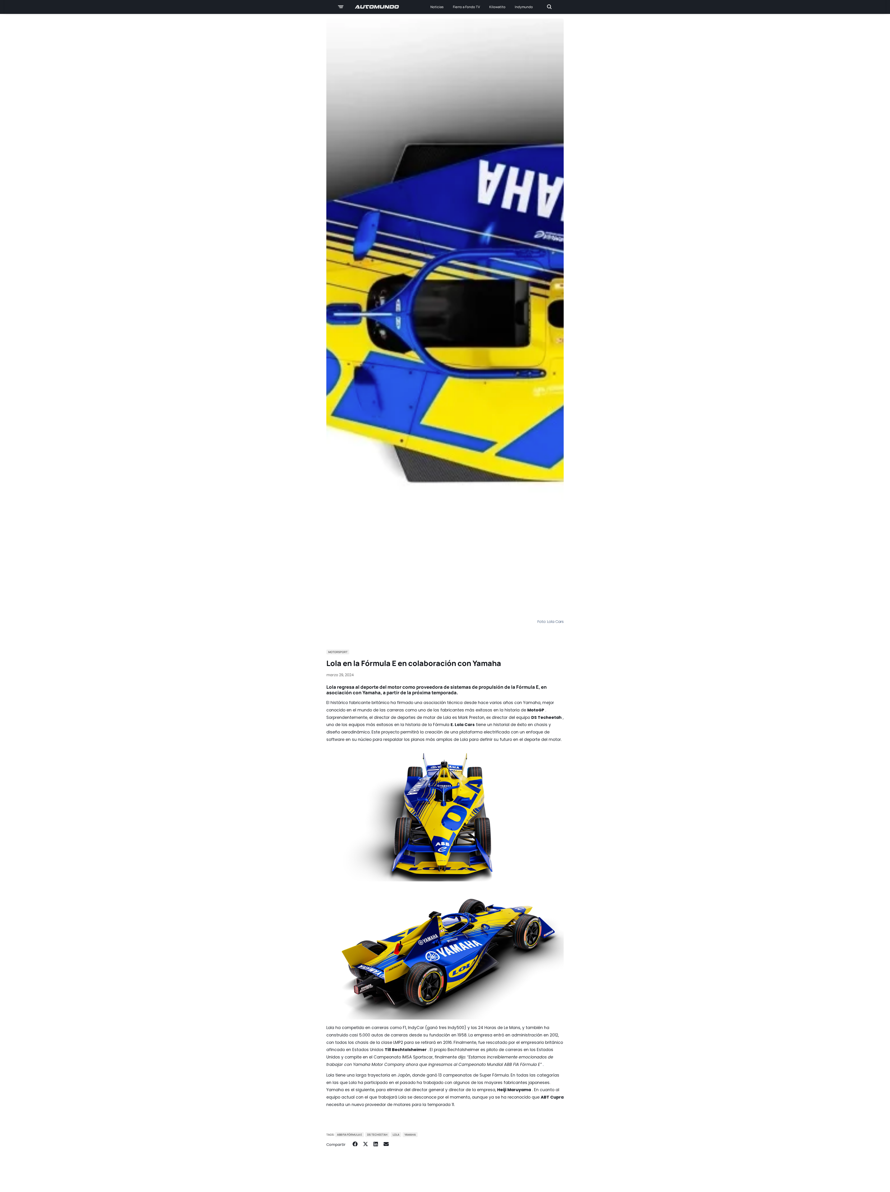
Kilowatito (497, 7)
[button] (355, 1144)
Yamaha (410, 1135)
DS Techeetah (377, 1135)
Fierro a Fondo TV (466, 7)
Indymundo (524, 7)
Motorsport (337, 652)
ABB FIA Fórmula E (349, 1135)
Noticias (437, 7)
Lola (396, 1135)
